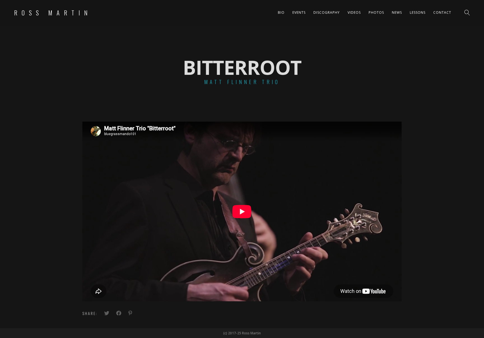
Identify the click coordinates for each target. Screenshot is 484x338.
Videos (354, 12)
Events (299, 12)
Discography (326, 12)
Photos (376, 12)
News (397, 12)
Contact (442, 12)
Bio (281, 12)
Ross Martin (53, 12)
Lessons (417, 12)
